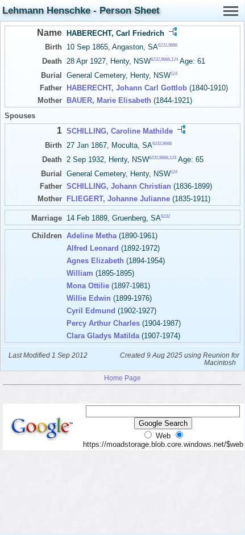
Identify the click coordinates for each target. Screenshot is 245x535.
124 (174, 59)
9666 (172, 45)
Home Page (122, 377)
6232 (162, 45)
